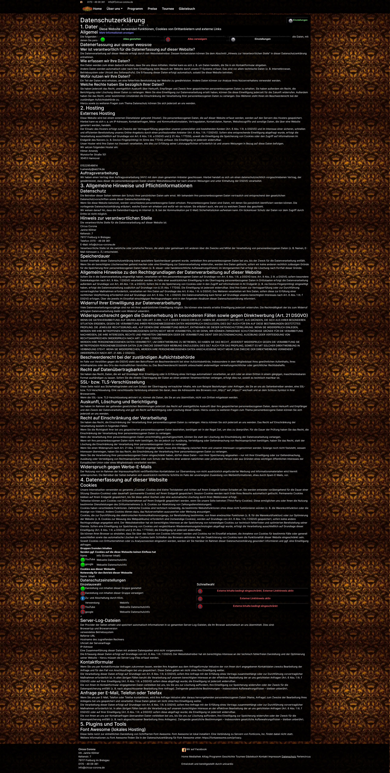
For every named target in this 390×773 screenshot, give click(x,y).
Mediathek (195, 756)
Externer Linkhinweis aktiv (255, 598)
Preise (152, 9)
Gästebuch (187, 9)
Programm (135, 9)
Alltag (205, 756)
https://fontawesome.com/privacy (221, 737)
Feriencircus (304, 756)
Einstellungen (263, 38)
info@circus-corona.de (91, 767)
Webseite (102, 559)
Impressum (274, 756)
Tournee (168, 9)
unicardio (228, 763)
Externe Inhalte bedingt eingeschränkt (255, 605)
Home (97, 9)
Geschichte (228, 756)
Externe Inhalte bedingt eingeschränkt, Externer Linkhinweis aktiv (255, 590)
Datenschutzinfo (117, 559)
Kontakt (263, 756)
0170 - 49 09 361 (96, 2)
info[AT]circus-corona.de (120, 2)
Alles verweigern (197, 38)
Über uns (113, 9)
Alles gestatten (132, 38)
